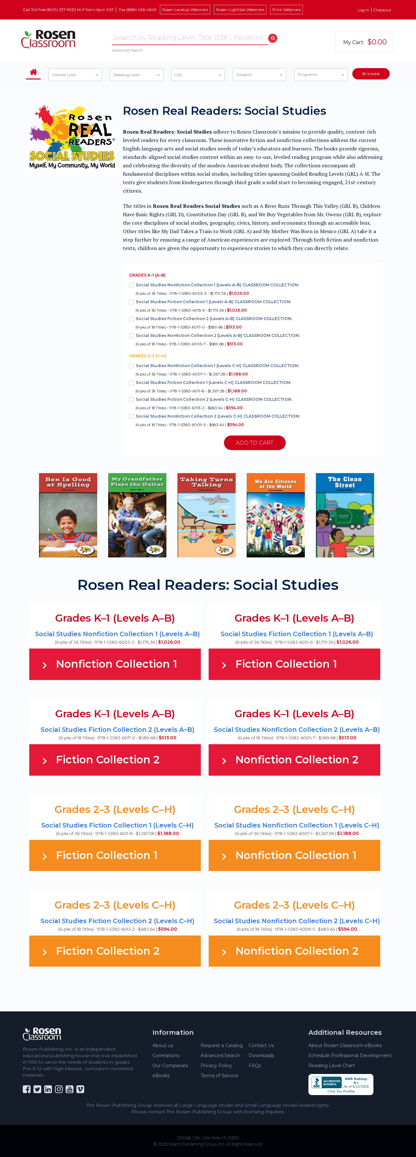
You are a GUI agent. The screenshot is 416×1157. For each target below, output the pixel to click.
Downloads (261, 1055)
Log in (363, 9)
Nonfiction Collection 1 (116, 664)
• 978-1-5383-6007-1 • (217, 369)
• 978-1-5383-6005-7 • (218, 339)
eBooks (161, 1076)
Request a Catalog (222, 1045)
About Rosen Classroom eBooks (345, 1045)
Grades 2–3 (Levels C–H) (115, 809)
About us (162, 1045)
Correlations (165, 1055)
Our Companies (170, 1065)
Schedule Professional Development (350, 1055)
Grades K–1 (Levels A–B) (115, 618)
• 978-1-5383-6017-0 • (214, 322)
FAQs (255, 1065)
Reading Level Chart (331, 1065)
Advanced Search (127, 50)
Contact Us (261, 1045)
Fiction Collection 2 (108, 759)
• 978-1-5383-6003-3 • (217, 289)
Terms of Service (219, 1076)
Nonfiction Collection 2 (296, 759)
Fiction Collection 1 (286, 664)
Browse (371, 73)
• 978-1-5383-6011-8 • (213, 386)
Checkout (382, 9)
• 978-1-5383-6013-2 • (214, 403)
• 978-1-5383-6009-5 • (218, 420)
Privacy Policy (216, 1065)
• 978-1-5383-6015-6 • (213, 306)
